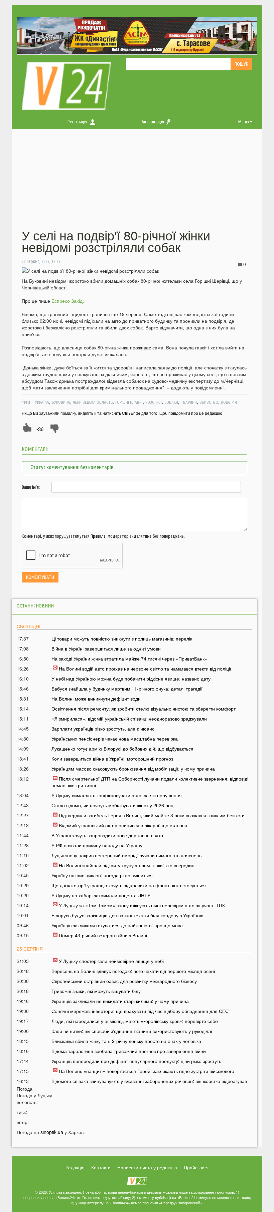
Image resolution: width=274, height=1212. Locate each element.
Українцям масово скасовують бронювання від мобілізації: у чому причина (133, 768)
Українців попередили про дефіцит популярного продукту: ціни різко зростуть (136, 1061)
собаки (171, 402)
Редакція (75, 1167)
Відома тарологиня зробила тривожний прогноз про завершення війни (128, 1051)
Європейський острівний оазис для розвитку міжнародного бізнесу (124, 981)
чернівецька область (93, 402)
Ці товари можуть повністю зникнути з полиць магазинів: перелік (121, 638)
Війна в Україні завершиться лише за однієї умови (106, 648)
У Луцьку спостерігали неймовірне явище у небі (111, 961)
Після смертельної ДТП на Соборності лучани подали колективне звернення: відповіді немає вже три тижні (149, 782)
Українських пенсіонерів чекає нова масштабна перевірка (114, 738)
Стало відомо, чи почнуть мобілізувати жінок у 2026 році (112, 805)
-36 (39, 428)
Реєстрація (77, 121)
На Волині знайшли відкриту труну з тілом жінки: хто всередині (127, 865)
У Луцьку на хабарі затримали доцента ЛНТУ (100, 895)
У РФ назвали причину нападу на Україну (96, 845)
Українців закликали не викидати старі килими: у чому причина (120, 1001)
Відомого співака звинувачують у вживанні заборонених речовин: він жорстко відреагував (149, 1081)
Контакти (101, 1167)
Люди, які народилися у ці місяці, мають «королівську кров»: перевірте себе (134, 1021)
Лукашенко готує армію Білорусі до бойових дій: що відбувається (122, 748)
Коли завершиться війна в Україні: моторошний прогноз (112, 758)
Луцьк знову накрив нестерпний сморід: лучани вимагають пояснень (126, 855)
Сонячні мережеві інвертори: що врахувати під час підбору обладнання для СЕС (140, 1011)
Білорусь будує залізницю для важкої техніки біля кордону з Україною (127, 915)
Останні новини (35, 606)
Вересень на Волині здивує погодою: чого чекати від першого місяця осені (133, 971)
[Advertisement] (137, 183)
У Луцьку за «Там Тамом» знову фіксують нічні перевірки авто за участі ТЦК (142, 905)
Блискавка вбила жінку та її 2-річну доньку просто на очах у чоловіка (126, 1041)
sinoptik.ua (51, 1132)
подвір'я (229, 402)
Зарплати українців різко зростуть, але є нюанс (102, 728)
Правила (98, 536)
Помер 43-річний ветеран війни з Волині (103, 935)
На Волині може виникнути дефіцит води (96, 698)
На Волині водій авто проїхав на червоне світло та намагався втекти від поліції (145, 668)
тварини (189, 402)
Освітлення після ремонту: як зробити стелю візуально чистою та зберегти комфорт (143, 708)
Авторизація (153, 121)
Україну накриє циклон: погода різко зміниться (102, 875)
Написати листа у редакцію (147, 1167)
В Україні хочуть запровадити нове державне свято (107, 835)
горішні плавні (129, 402)
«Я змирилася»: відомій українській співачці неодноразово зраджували (129, 718)
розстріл (153, 402)
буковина (61, 402)
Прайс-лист (196, 1167)
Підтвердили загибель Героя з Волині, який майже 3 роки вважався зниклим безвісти (152, 815)
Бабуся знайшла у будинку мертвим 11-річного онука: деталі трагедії (126, 688)
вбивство (208, 402)
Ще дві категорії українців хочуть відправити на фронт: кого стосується (128, 885)
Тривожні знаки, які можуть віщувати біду (96, 991)
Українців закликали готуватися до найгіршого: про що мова (117, 925)
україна (42, 402)
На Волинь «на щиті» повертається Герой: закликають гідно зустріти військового (146, 1071)
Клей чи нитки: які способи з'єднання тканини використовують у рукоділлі (131, 1031)
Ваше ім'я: (31, 487)
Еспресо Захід (67, 300)
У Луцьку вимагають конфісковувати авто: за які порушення (116, 795)
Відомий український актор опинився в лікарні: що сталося (123, 825)
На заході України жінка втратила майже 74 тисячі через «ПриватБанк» (129, 658)
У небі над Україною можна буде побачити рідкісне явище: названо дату (131, 678)
